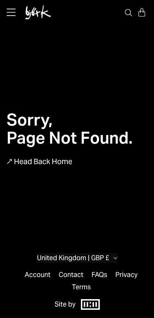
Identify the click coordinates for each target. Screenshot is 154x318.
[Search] (128, 12)
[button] (141, 12)
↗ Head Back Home (39, 161)
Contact (71, 275)
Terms (81, 287)
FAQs (99, 275)
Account (38, 275)
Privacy (126, 275)
